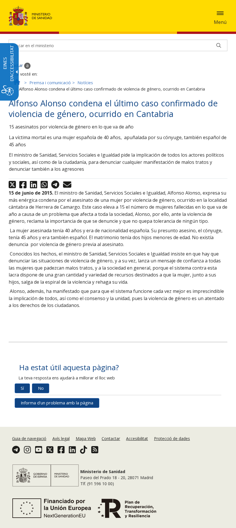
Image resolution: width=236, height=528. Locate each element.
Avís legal (61, 438)
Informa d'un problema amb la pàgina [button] (57, 403)
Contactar (111, 438)
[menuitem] (29, 438)
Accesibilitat (137, 438)
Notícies (85, 82)
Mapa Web (86, 438)
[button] (220, 13)
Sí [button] (22, 388)
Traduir (16, 65)
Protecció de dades (172, 438)
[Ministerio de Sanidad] (30, 16)
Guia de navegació (29, 438)
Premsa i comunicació (50, 82)
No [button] (41, 388)
